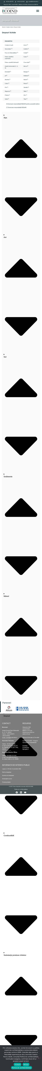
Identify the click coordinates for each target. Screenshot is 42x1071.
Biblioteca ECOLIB (23, 4)
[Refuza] (38, 1058)
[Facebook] (17, 792)
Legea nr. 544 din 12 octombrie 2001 (11, 769)
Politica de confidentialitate (21, 1068)
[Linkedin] (21, 792)
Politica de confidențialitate (21, 789)
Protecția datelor (6, 782)
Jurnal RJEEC (15, 4)
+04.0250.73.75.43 (11, 755)
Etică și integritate (6, 772)
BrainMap (25, 745)
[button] (38, 11)
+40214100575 (10, 734)
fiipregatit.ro (26, 749)
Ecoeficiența (26, 747)
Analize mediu (10, 27)
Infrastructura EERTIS (33, 4)
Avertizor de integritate (8, 775)
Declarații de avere (7, 778)
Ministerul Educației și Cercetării (31, 737)
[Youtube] (25, 792)
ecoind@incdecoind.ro (11, 737)
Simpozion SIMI (7, 4)
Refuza (26, 1064)
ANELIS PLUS (26, 734)
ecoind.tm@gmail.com (12, 745)
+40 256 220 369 (11, 744)
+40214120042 (6, 735)
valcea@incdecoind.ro (12, 757)
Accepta (17, 1064)
